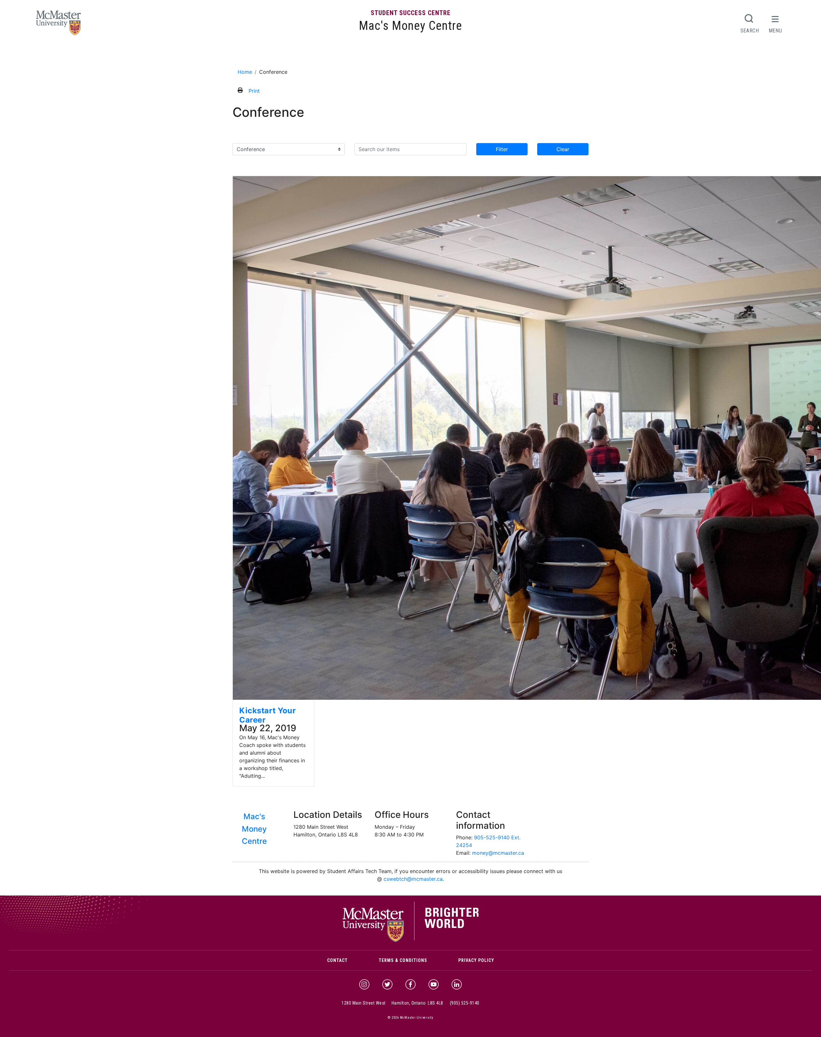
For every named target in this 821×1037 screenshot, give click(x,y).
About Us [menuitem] (266, 55)
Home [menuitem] (242, 55)
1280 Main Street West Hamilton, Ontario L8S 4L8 (392, 1003)
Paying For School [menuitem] (308, 55)
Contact (337, 960)
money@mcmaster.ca (498, 853)
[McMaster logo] (411, 940)
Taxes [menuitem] (444, 55)
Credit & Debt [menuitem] (411, 55)
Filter (502, 149)
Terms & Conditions (403, 960)
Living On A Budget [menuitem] (362, 55)
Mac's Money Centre (410, 26)
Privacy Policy (476, 960)
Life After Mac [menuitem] (478, 55)
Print (254, 91)
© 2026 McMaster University (410, 1018)
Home (245, 72)
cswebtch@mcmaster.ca (413, 879)
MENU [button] (775, 30)
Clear (562, 149)
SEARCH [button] (750, 30)
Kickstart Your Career (267, 715)
